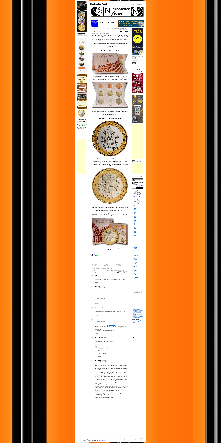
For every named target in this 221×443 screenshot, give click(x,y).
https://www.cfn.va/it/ (111, 325)
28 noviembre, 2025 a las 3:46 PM (100, 287)
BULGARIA (134, 251)
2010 (134, 228)
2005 (134, 235)
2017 (134, 219)
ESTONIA (134, 259)
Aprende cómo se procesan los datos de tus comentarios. (118, 436)
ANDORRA (134, 247)
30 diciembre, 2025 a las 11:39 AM (100, 361)
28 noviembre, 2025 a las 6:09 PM (100, 321)
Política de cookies (101, 440)
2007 (134, 232)
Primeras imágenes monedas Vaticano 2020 (96, 262)
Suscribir (134, 63)
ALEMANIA (135, 246)
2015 (134, 222)
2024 (134, 209)
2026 (134, 206)
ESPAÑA (134, 258)
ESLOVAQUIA (135, 255)
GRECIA (134, 263)
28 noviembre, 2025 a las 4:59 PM (100, 309)
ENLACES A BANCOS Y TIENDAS (137, 295)
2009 (134, 230)
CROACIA (134, 254)
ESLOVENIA (135, 256)
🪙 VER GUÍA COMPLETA (137, 196)
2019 (134, 216)
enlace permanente (110, 268)
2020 (134, 215)
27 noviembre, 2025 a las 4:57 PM (100, 276)
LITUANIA (134, 270)
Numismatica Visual (98, 4)
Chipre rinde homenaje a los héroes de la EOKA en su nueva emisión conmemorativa (119, 29)
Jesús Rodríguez (106, 33)
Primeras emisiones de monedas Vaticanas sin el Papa (121, 262)
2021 (134, 213)
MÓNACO (134, 274)
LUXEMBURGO (135, 271)
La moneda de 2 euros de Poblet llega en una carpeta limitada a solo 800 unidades (138, 321)
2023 (134, 211)
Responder (96, 282)
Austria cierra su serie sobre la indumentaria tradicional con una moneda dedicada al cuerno (138, 327)
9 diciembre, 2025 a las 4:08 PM (103, 348)
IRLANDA (134, 266)
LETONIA (134, 269)
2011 (134, 227)
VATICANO (134, 278)
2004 (134, 237)
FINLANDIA (135, 261)
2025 (134, 208)
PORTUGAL (135, 276)
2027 (134, 205)
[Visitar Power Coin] (137, 109)
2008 (134, 231)
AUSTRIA (134, 248)
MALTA (134, 273)
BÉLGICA (134, 250)
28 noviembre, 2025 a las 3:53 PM (100, 298)
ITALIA (134, 267)
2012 (134, 226)
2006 (134, 234)
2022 (134, 212)
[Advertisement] (81, 156)
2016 (134, 220)
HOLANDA (134, 265)
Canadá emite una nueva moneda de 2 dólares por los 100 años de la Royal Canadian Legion (138, 324)
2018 (134, 217)
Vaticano (102, 268)
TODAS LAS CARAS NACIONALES (136, 286)
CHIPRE (134, 252)
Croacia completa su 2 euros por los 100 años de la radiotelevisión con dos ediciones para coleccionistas (138, 316)
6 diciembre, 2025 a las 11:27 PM (100, 338)
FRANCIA (134, 262)
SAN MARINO (135, 277)
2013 (134, 224)
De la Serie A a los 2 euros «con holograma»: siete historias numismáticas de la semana (138, 330)
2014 (134, 223)
